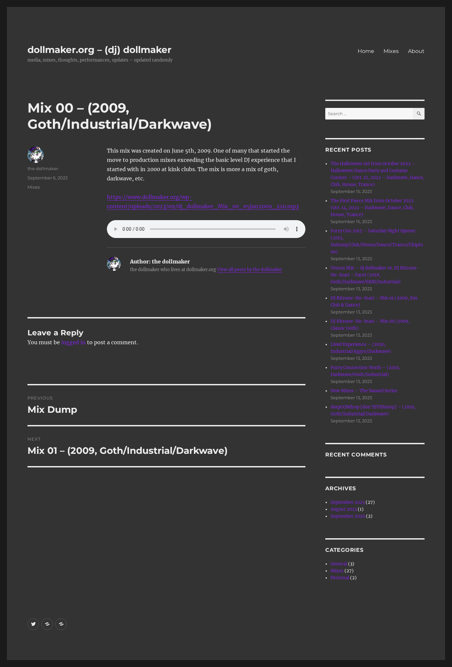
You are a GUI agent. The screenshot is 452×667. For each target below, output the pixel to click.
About (416, 51)
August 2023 (344, 509)
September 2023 (348, 502)
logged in (73, 342)
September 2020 (348, 516)
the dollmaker (42, 168)
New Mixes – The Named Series (364, 391)
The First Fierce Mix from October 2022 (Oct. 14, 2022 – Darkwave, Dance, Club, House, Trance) (372, 207)
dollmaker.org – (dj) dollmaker (99, 49)
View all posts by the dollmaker (249, 269)
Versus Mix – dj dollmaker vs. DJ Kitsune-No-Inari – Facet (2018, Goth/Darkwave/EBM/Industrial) (375, 275)
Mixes (391, 51)
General (339, 564)
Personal (340, 578)
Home (366, 51)
